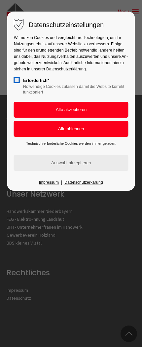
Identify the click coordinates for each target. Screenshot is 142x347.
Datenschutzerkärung (83, 182)
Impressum (49, 182)
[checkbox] (17, 80)
